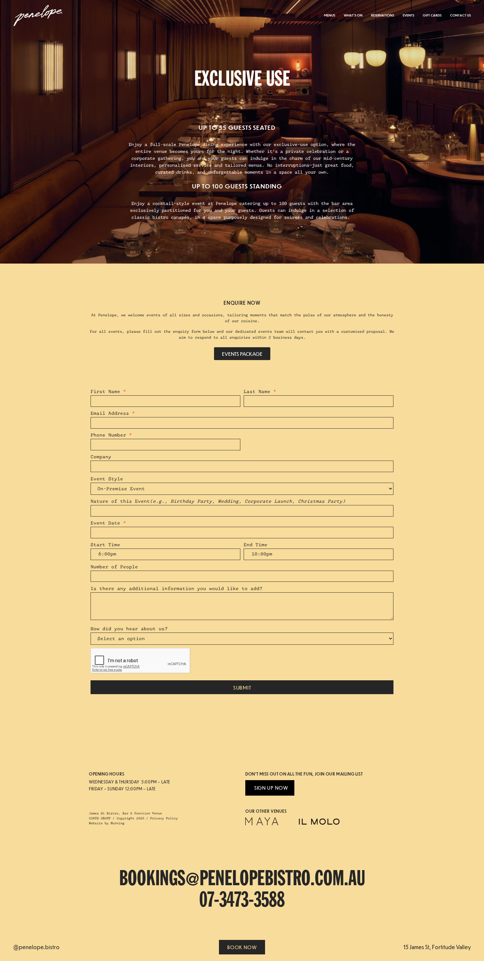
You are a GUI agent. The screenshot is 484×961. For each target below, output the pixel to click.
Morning (117, 823)
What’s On (353, 15)
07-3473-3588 (242, 900)
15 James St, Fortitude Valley (437, 947)
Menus (329, 15)
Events (408, 15)
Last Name (260, 391)
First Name (108, 391)
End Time (255, 545)
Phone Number (111, 435)
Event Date (108, 523)
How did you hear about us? (129, 629)
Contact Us (460, 15)
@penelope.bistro (36, 947)
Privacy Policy (164, 818)
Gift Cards (432, 15)
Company (101, 457)
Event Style (107, 479)
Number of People (114, 567)
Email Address (113, 413)
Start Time (105, 545)
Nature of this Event (218, 501)
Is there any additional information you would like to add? (176, 588)
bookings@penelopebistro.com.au (242, 879)
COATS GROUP (100, 818)
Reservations (382, 15)
